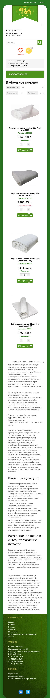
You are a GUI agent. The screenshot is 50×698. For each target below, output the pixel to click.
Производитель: (12, 87)
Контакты (12, 629)
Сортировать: (12, 93)
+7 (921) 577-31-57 (13, 36)
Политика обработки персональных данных (22, 635)
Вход (41, 2)
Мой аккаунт (13, 632)
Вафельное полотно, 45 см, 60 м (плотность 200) (25, 260)
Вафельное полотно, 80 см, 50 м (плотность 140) (25, 325)
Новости (11, 627)
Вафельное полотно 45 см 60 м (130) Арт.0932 (25, 129)
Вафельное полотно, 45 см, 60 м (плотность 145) (25, 194)
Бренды (11, 622)
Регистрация (30, 2)
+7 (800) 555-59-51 (14, 33)
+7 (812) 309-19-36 (15, 656)
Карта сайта (13, 674)
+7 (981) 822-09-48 (15, 661)
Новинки (11, 625)
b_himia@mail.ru (14, 654)
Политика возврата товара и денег (22, 679)
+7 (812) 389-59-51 (14, 31)
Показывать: (32, 93)
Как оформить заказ (16, 676)
